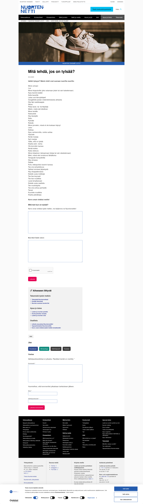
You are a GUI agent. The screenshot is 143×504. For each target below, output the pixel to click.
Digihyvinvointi (66, 436)
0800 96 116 (105, 476)
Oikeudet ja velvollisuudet (89, 445)
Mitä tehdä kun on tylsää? (89, 438)
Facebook (33, 349)
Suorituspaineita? (27, 436)
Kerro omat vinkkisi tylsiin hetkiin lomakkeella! (46, 328)
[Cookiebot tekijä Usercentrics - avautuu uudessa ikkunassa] (14, 501)
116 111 (103, 468)
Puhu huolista (106, 427)
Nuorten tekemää (26, 2)
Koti (83, 442)
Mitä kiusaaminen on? (48, 438)
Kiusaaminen (47, 435)
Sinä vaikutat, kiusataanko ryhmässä (49, 443)
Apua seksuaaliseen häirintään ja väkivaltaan (111, 434)
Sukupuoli (25, 443)
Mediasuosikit (66, 453)
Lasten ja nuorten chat (39, 315)
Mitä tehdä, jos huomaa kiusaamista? (49, 453)
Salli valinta (126, 494)
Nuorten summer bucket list (40, 303)
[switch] (52, 497)
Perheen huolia (47, 432)
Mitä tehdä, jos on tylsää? (59, 21)
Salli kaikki (126, 488)
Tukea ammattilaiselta (108, 429)
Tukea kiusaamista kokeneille (50, 448)
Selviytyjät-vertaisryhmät (49, 450)
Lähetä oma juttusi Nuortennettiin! (42, 324)
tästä (90, 479)
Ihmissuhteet (47, 420)
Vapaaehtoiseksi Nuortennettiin (41, 326)
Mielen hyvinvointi (67, 425)
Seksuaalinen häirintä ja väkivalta (31, 440)
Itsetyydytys (26, 429)
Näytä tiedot (91, 497)
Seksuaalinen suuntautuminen (31, 425)
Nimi (30, 391)
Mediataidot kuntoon (68, 438)
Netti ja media (67, 433)
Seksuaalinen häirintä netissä (70, 449)
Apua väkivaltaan (106, 437)
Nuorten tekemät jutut (36, 21)
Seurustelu (45, 425)
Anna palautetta (79, 2)
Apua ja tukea (106, 420)
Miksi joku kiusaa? (47, 440)
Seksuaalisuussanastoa (29, 445)
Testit (37, 2)
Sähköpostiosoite (33, 399)
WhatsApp (44, 349)
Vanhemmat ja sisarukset (49, 427)
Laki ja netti (66, 451)
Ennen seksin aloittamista (29, 432)
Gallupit (45, 2)
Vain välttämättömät (126, 499)
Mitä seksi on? (26, 427)
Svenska (120, 2)
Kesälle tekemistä (37, 301)
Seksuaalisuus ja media (29, 438)
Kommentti (31, 363)
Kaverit (44, 423)
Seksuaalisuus (27, 420)
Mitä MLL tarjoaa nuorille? (109, 444)
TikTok (53, 466)
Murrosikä (65, 423)
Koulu (84, 425)
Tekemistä (105, 441)
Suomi (112, 2)
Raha (84, 447)
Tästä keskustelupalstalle (101, 9)
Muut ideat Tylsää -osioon (36, 238)
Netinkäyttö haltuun (68, 442)
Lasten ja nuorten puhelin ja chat (111, 423)
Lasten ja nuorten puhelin (40, 312)
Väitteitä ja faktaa (27, 447)
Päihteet (65, 429)
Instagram (54, 468)
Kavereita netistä (67, 445)
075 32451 (28, 471)
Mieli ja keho (66, 420)
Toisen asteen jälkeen (88, 429)
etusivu (23, 21)
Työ (83, 432)
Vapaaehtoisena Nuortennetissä (110, 448)
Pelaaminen (66, 440)
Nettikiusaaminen (67, 447)
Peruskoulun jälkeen (88, 427)
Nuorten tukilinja (106, 425)
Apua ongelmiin (106, 432)
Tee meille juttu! (106, 446)
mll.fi (25, 473)
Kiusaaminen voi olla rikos (49, 446)
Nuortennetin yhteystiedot (31, 479)
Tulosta (66, 349)
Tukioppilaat (66, 2)
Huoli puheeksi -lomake (39, 314)
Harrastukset (86, 440)
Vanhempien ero (47, 429)
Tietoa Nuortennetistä (30, 476)
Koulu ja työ (86, 420)
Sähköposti (56, 349)
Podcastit (55, 2)
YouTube (53, 469)
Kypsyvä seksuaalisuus (29, 423)
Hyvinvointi (65, 427)
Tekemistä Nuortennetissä (40, 299)
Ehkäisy (25, 434)
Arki (47, 21)
